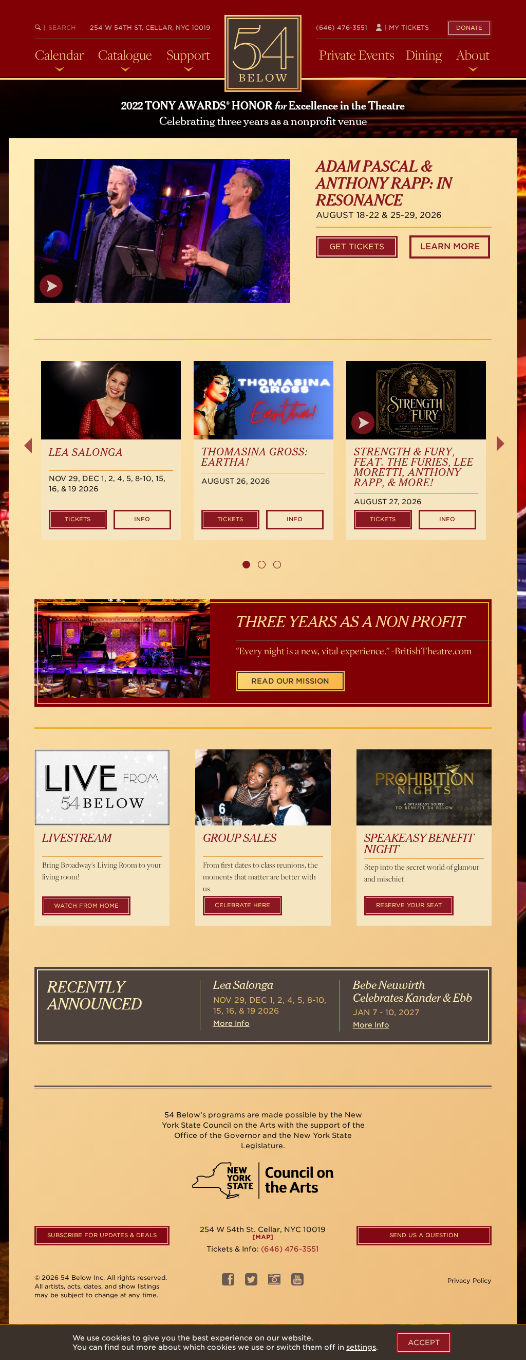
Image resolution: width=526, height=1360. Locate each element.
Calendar (59, 55)
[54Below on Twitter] (251, 1282)
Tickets (77, 519)
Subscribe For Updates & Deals (102, 1235)
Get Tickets (356, 246)
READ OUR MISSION (290, 681)
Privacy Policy (469, 1280)
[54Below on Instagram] (274, 1282)
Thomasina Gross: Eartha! (254, 457)
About (473, 55)
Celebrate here (242, 905)
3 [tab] (277, 564)
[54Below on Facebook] (228, 1282)
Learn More (450, 246)
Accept (424, 1342)
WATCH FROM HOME (86, 905)
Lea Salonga (86, 453)
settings (361, 1347)
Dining (424, 55)
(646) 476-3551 (341, 27)
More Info (231, 1023)
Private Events (356, 55)
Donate (469, 27)
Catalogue (125, 55)
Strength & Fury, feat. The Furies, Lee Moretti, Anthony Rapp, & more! (414, 467)
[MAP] (262, 1237)
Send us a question (423, 1235)
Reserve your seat (409, 905)
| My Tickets (406, 27)
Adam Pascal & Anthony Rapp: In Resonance (384, 184)
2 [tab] (262, 564)
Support (188, 55)
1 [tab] (246, 564)
